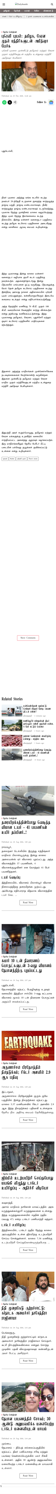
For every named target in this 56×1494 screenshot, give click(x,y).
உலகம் (27, 11)
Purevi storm (33, 459)
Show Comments (28, 638)
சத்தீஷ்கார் (44, 851)
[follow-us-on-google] (51, 102)
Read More (28, 902)
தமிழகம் (7, 11)
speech (5, 459)
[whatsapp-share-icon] (4, 104)
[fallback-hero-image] (12, 710)
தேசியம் (17, 11)
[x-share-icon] (10, 104)
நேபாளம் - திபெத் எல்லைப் (18, 1447)
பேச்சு (12, 459)
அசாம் (6, 1207)
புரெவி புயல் (21, 459)
